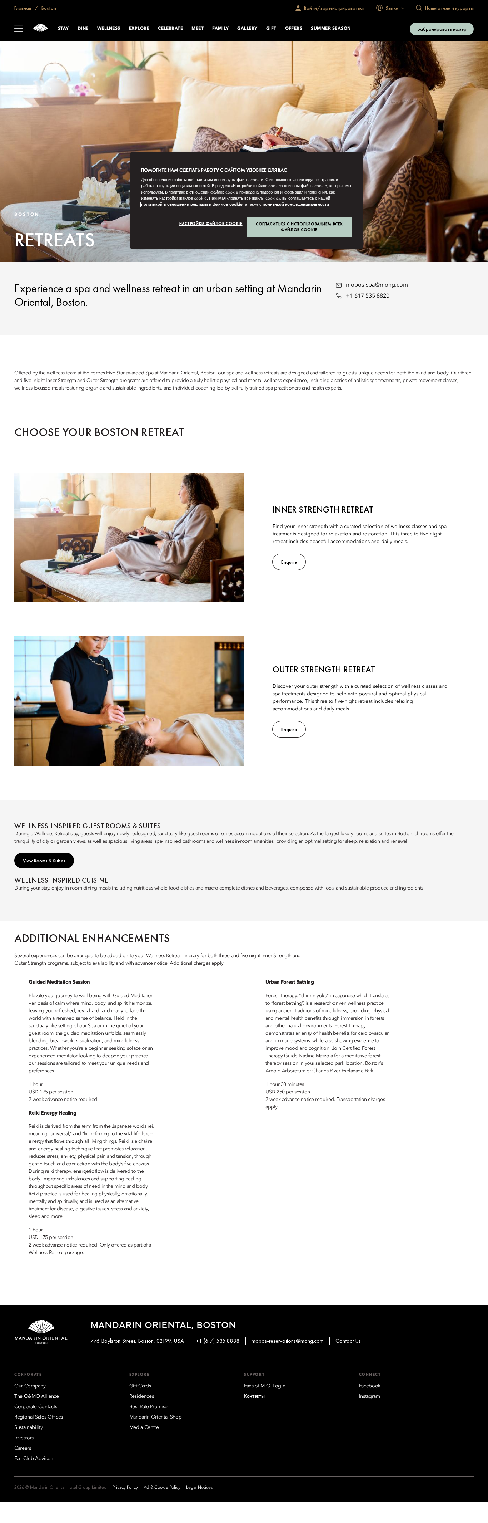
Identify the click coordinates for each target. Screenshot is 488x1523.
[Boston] (40, 29)
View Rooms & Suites (44, 860)
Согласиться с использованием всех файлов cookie (299, 226)
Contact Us (348, 1341)
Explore (139, 28)
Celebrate (170, 28)
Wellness (108, 28)
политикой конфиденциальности (296, 204)
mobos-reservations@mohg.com (288, 1341)
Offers (294, 28)
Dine (83, 28)
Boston (48, 8)
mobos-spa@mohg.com (377, 285)
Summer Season (330, 28)
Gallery (247, 28)
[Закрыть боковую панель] (18, 29)
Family (220, 28)
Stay (63, 28)
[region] (246, 200)
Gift (271, 28)
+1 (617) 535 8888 (218, 1341)
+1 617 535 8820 (367, 296)
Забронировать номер (442, 29)
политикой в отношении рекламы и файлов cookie (192, 204)
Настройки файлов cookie (211, 223)
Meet (197, 28)
